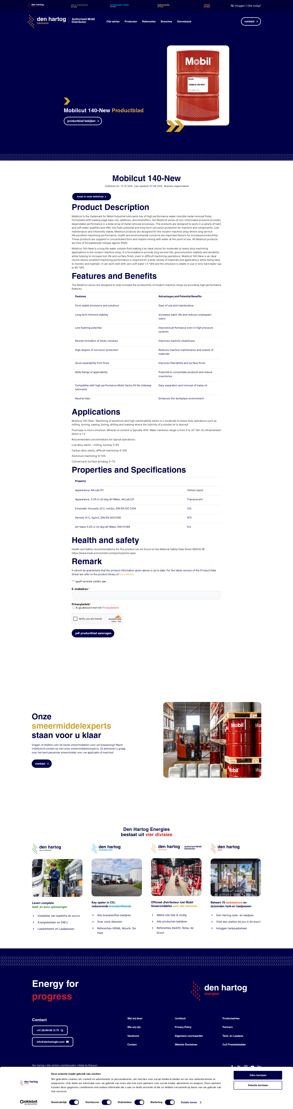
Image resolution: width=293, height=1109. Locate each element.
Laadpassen (66, 928)
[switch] (106, 1102)
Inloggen (240, 5)
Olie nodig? (254, 5)
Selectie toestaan (258, 1085)
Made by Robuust (88, 1065)
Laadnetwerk (46, 928)
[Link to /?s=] (232, 6)
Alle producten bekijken (172, 921)
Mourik (126, 928)
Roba (185, 928)
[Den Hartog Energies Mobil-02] (212, 703)
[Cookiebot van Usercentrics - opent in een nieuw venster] (29, 1102)
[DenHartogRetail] (225, 845)
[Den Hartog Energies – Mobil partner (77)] (117, 859)
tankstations (234, 902)
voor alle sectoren (185, 906)
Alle (100, 915)
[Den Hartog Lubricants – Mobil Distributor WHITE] (61, 16)
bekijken (125, 915)
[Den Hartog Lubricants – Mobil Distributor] (176, 845)
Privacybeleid (110, 607)
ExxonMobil (126, 574)
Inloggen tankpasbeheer (231, 928)
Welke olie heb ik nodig (172, 915)
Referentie (163, 928)
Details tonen (189, 1102)
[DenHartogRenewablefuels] (106, 845)
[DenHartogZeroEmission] (46, 845)
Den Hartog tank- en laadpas (234, 915)
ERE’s (64, 922)
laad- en (37, 907)
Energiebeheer (47, 922)
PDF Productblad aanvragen (93, 633)
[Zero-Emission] (57, 860)
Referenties (104, 928)
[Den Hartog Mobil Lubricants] (176, 859)
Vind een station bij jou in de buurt (238, 921)
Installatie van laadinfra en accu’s (59, 915)
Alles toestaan (258, 1075)
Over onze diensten (109, 921)
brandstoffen (111, 915)
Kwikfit (176, 928)
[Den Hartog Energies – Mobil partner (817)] (236, 859)
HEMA (116, 928)
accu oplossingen (55, 907)
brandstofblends (120, 906)
